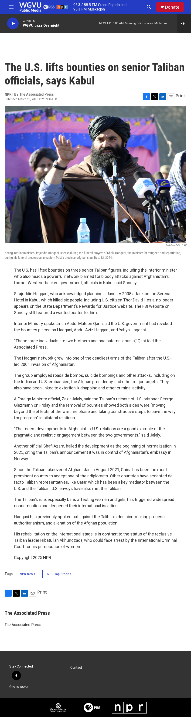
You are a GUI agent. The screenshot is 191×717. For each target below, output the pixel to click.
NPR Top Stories (59, 574)
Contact (76, 667)
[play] (13, 23)
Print (180, 95)
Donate (172, 7)
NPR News (27, 574)
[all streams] (184, 23)
